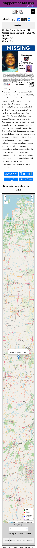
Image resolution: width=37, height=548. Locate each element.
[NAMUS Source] (26, 174)
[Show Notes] (32, 203)
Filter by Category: (18, 525)
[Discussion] (11, 174)
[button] (18, 357)
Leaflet (10, 522)
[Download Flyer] (11, 179)
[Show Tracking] (32, 200)
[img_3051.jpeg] (18, 66)
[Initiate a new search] (6, 202)
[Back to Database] (6, 19)
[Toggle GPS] (32, 196)
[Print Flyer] (26, 179)
